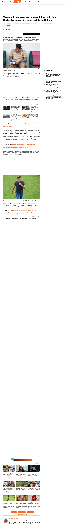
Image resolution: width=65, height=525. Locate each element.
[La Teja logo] (17, 1)
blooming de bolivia (22, 514)
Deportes (5, 15)
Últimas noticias (32, 1)
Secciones (7, 1)
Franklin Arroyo (7, 29)
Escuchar (8, 25)
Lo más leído (25, 1)
